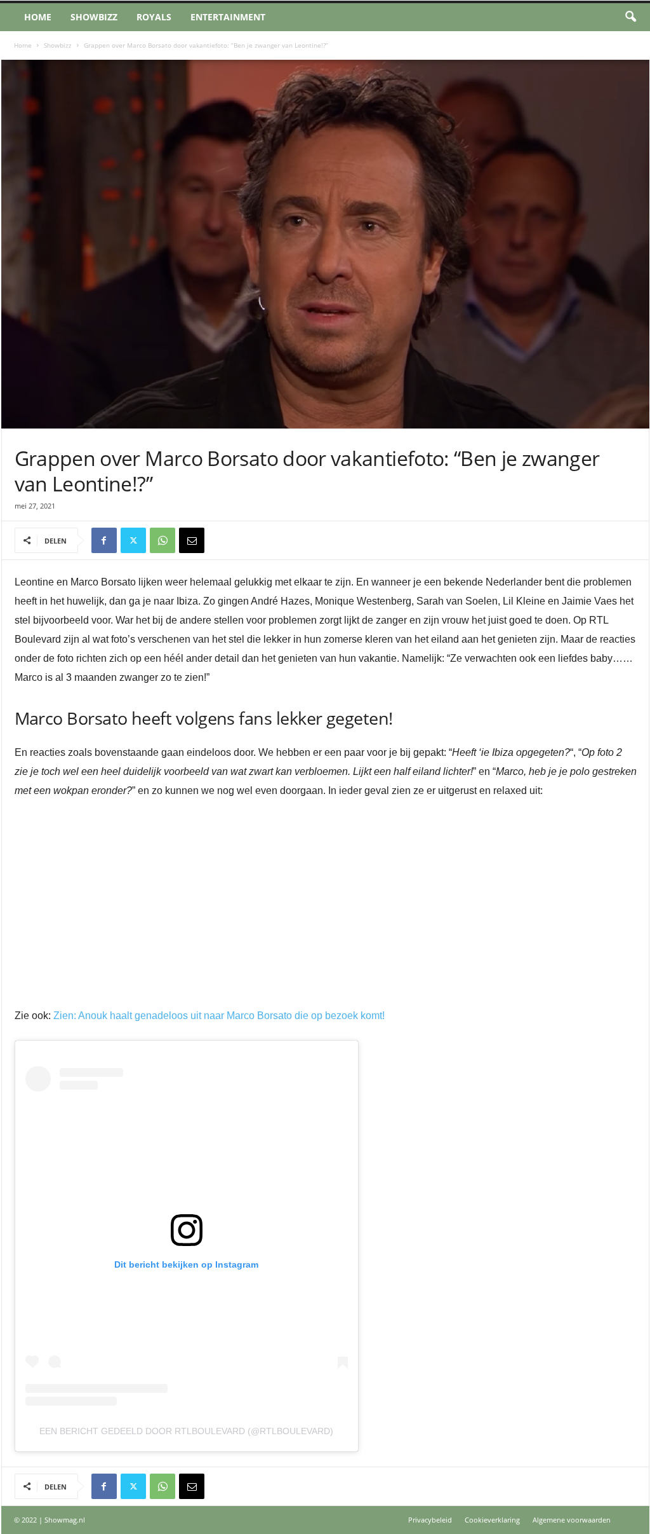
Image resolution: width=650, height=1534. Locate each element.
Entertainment (227, 17)
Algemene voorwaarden (572, 1519)
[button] (630, 17)
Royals (153, 17)
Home (37, 17)
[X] (133, 540)
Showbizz (93, 17)
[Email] (191, 540)
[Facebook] (104, 540)
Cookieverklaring (492, 1519)
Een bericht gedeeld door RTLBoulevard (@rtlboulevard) (186, 1431)
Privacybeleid (430, 1519)
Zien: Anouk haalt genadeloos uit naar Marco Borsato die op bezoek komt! (219, 1015)
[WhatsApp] (162, 540)
